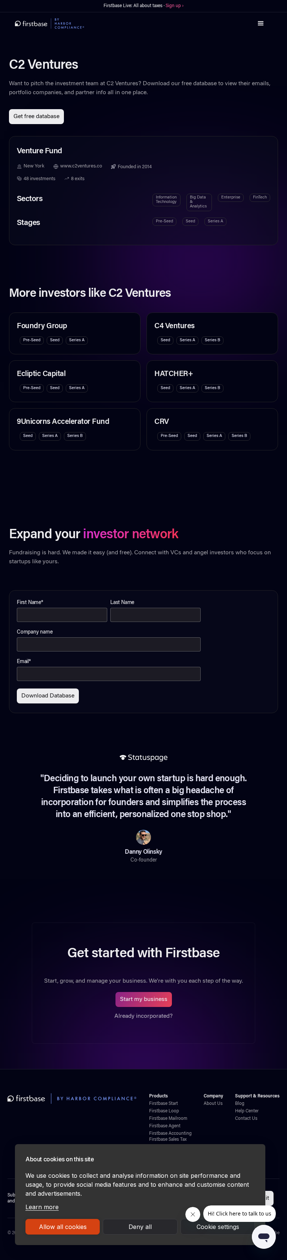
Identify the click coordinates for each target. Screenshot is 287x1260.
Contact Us (246, 1118)
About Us (213, 1104)
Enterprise (230, 197)
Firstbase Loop (164, 1111)
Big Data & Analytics (198, 202)
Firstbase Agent (164, 1126)
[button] (261, 23)
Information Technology (166, 199)
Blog (239, 1104)
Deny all (140, 1226)
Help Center (247, 1111)
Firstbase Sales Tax (167, 1139)
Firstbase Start (163, 1104)
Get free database (36, 117)
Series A (215, 221)
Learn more (42, 1207)
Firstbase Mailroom (168, 1118)
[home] (49, 23)
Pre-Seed (164, 221)
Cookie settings (218, 1226)
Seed (190, 221)
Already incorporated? (143, 1016)
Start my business (143, 999)
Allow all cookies (63, 1226)
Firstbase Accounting (170, 1133)
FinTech (260, 197)
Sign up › (174, 6)
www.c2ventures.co (81, 166)
